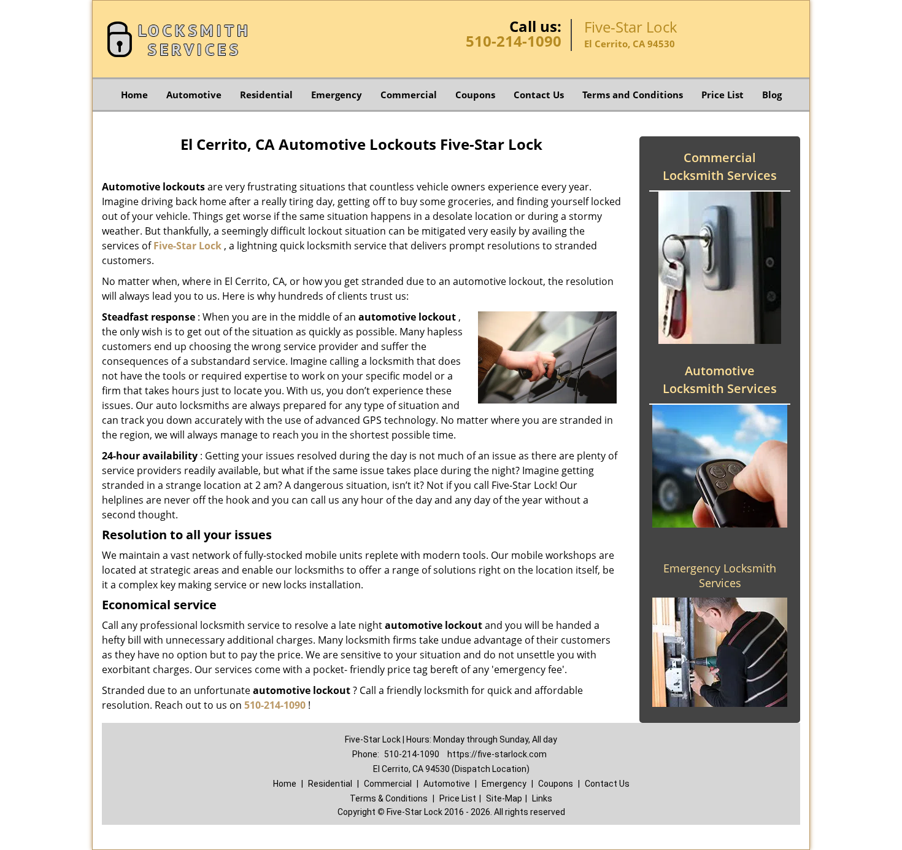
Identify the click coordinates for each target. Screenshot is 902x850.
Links (542, 798)
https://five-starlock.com (497, 754)
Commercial (408, 94)
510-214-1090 (513, 41)
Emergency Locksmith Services (719, 575)
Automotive (194, 94)
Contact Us (539, 94)
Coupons (475, 94)
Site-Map (504, 798)
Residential (266, 94)
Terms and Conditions (632, 94)
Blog (772, 94)
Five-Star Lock (187, 245)
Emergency (336, 94)
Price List (722, 94)
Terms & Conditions (389, 798)
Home (134, 94)
